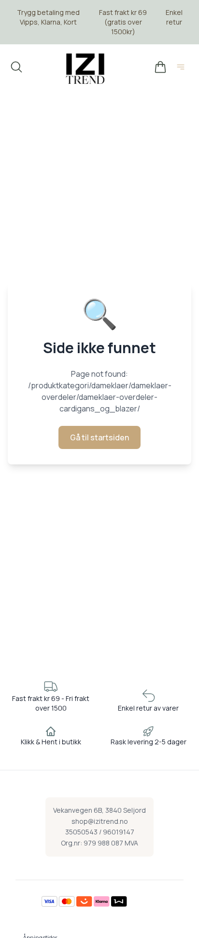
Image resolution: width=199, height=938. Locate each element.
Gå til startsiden (99, 437)
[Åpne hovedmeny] (182, 68)
